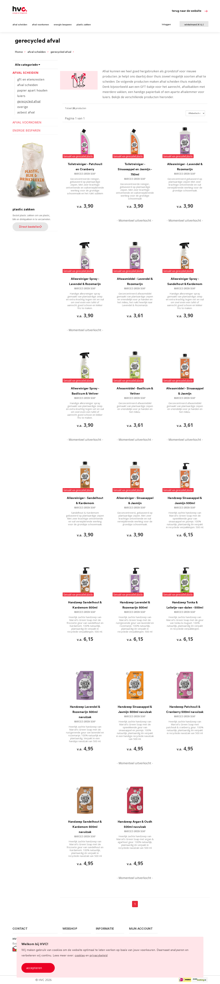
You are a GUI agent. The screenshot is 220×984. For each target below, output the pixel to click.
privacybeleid (99, 955)
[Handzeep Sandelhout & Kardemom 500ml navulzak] (85, 801)
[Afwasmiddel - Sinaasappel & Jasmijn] (185, 368)
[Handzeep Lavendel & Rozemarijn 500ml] (135, 582)
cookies (80, 955)
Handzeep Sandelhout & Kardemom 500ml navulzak (85, 827)
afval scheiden (20, 24)
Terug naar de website (186, 11)
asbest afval (26, 112)
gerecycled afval (61, 51)
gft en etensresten (30, 79)
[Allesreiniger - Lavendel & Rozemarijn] (185, 144)
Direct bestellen (29, 226)
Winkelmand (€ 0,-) (194, 24)
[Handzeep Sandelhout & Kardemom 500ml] (85, 582)
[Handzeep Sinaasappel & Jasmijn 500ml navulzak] (135, 686)
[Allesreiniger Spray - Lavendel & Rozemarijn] (85, 258)
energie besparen (63, 24)
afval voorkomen (40, 24)
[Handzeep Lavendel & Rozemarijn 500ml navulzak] (85, 686)
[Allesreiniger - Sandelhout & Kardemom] (85, 477)
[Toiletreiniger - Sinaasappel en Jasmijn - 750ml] (135, 144)
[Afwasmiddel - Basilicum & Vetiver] (135, 368)
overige (22, 107)
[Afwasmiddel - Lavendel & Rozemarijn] (135, 258)
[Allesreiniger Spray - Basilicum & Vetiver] (85, 368)
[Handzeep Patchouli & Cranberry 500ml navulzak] (185, 686)
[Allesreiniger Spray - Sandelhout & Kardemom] (185, 258)
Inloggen (166, 24)
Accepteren (34, 968)
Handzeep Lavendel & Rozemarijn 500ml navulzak (85, 712)
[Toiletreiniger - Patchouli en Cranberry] (85, 144)
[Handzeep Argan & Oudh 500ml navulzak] (135, 801)
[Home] (20, 13)
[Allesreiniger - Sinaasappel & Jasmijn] (135, 477)
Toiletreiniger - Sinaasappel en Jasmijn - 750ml (135, 169)
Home (19, 51)
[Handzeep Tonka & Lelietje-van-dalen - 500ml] (185, 582)
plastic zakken (84, 24)
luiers (21, 96)
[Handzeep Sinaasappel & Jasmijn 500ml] (185, 477)
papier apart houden (32, 90)
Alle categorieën (27, 64)
